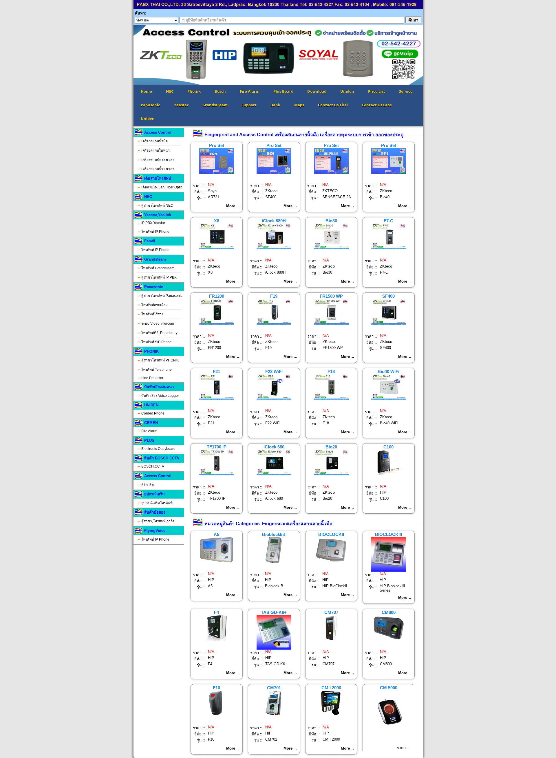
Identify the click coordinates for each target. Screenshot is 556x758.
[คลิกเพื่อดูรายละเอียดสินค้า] (216, 172)
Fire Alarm (149, 431)
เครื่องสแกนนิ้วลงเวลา (157, 169)
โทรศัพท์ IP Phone (155, 232)
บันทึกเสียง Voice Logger (160, 396)
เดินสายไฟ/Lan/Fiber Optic (161, 187)
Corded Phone (152, 413)
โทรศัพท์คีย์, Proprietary (159, 333)
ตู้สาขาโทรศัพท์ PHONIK (160, 360)
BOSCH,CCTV (152, 466)
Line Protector (152, 378)
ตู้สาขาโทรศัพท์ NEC (157, 205)
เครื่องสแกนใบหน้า (155, 150)
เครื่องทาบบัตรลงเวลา (157, 160)
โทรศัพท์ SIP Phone (156, 342)
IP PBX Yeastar (153, 223)
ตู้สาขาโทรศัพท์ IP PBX (159, 277)
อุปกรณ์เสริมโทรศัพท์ (157, 503)
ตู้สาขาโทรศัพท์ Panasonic (161, 296)
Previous (125, 55)
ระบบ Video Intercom (157, 323)
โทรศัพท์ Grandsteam (157, 268)
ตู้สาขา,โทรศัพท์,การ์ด (158, 521)
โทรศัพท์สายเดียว (154, 305)
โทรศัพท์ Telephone (156, 370)
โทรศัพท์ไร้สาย (152, 314)
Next (431, 55)
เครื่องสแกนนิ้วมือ (154, 141)
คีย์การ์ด (147, 485)
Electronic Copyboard (158, 449)
